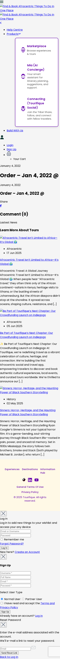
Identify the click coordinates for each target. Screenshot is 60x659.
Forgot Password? (12, 544)
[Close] (3, 513)
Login (10, 145)
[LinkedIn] (30, 480)
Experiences (12, 469)
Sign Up (11, 149)
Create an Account (27, 552)
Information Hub (47, 471)
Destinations (30, 469)
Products (12, 34)
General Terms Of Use (30, 487)
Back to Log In (9, 657)
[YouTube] (36, 480)
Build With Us (15, 130)
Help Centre (15, 30)
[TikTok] (24, 480)
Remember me (13, 539)
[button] (33, 154)
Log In (39, 616)
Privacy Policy (30, 492)
